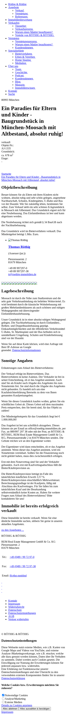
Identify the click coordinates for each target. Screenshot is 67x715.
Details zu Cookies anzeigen (16, 705)
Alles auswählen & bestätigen (34, 708)
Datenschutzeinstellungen (22, 613)
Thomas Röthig (19, 247)
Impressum (14, 603)
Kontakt (12, 600)
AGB (11, 616)
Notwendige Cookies (16, 695)
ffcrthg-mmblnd (18, 575)
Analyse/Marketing (15, 698)
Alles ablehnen (10, 708)
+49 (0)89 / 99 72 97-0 (22, 557)
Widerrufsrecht (16, 606)
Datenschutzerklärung (13, 678)
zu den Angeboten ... (12, 530)
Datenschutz (15, 610)
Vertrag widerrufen (18, 619)
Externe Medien (13, 702)
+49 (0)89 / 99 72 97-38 (23, 566)
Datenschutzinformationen (26, 350)
